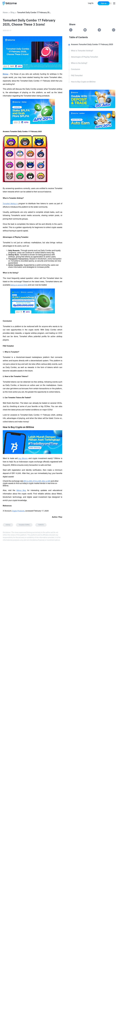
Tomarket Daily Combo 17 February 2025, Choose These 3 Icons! (34, 13)
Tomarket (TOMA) (24, 525)
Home (5, 13)
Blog (12, 13)
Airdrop (8, 525)
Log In (90, 3)
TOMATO (41, 525)
